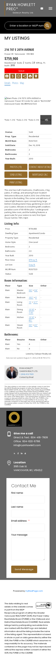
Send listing (16, 174)
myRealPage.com (34, 591)
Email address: (19, 520)
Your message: (19, 534)
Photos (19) (16, 167)
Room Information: (15, 280)
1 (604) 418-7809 (26, 374)
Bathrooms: (11, 334)
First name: (17, 492)
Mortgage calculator (40, 175)
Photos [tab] (15, 83)
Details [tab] (7, 83)
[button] (14, 453)
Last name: (17, 506)
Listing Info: (11, 224)
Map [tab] (22, 83)
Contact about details (40, 167)
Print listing (16, 182)
